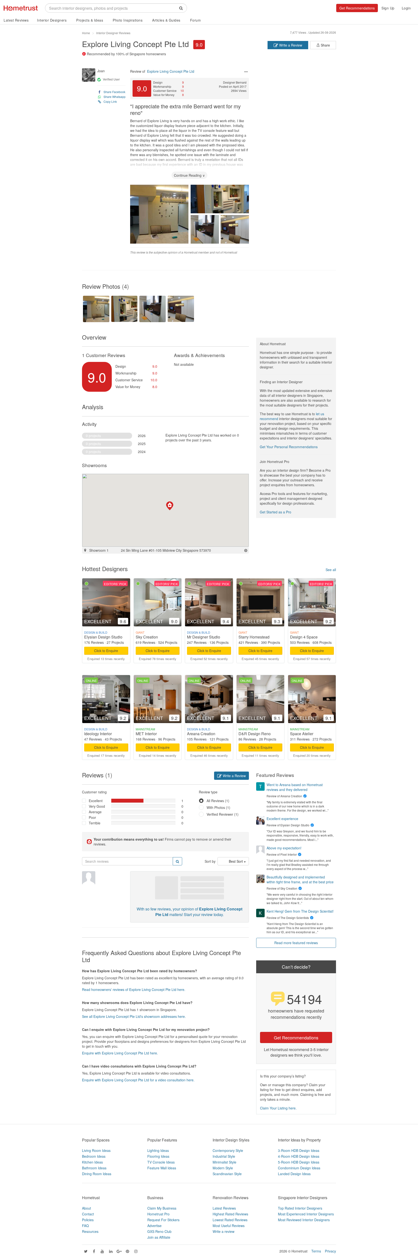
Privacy (330, 1251)
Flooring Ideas (158, 1156)
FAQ (85, 1225)
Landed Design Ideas (294, 1173)
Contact (88, 1214)
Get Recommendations (357, 8)
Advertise (154, 1225)
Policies (88, 1219)
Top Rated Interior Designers (300, 1208)
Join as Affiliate (158, 1237)
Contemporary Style (228, 1150)
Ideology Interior (98, 733)
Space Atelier (301, 733)
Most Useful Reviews (229, 1225)
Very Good (97, 806)
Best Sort (236, 861)
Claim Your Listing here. (278, 1108)
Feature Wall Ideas (161, 1167)
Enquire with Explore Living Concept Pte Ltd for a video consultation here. (138, 1079)
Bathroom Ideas (94, 1167)
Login (406, 8)
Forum (195, 20)
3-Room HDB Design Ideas (298, 1150)
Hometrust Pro (158, 1214)
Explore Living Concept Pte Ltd (135, 43)
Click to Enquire (106, 650)
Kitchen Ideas (92, 1162)
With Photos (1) (218, 807)
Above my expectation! (284, 847)
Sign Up (388, 8)
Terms (316, 1251)
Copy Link (110, 101)
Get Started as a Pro (275, 512)
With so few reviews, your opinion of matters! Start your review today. (189, 911)
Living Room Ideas (96, 1150)
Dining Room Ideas (96, 1173)
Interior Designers (52, 20)
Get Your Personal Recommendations (289, 446)
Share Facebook (114, 92)
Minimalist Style (224, 1162)
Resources (90, 1231)
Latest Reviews (16, 20)
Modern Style (223, 1167)
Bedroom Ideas (93, 1156)
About (86, 1208)
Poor (92, 817)
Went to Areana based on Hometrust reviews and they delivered (295, 787)
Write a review (223, 1231)
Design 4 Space (304, 637)
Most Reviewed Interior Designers (304, 1219)
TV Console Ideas (161, 1162)
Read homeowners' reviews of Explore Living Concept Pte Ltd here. (133, 989)
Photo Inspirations (127, 20)
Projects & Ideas (89, 20)
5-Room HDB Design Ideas (298, 1162)
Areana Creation (201, 733)
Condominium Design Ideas (299, 1167)
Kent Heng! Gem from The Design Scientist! (300, 911)
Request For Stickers (163, 1219)
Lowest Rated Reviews (230, 1219)
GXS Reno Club (159, 1231)
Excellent (96, 800)
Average (95, 811)
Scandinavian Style (227, 1173)
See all (331, 569)
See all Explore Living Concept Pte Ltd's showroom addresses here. (134, 1016)
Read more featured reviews (296, 942)
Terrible (94, 823)
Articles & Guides (166, 20)
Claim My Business (161, 1208)
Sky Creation (147, 637)
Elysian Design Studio (103, 637)
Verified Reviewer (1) (223, 814)
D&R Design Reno (255, 733)
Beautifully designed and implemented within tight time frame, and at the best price (300, 879)
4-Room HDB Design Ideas (298, 1156)
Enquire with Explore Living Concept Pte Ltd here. (120, 1053)
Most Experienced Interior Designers (306, 1214)
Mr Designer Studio (203, 637)
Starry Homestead (254, 637)
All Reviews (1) (218, 800)
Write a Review (290, 45)
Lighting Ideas (158, 1150)
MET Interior (146, 733)
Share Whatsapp (115, 97)
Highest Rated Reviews (230, 1214)
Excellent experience (282, 818)
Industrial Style (224, 1156)
